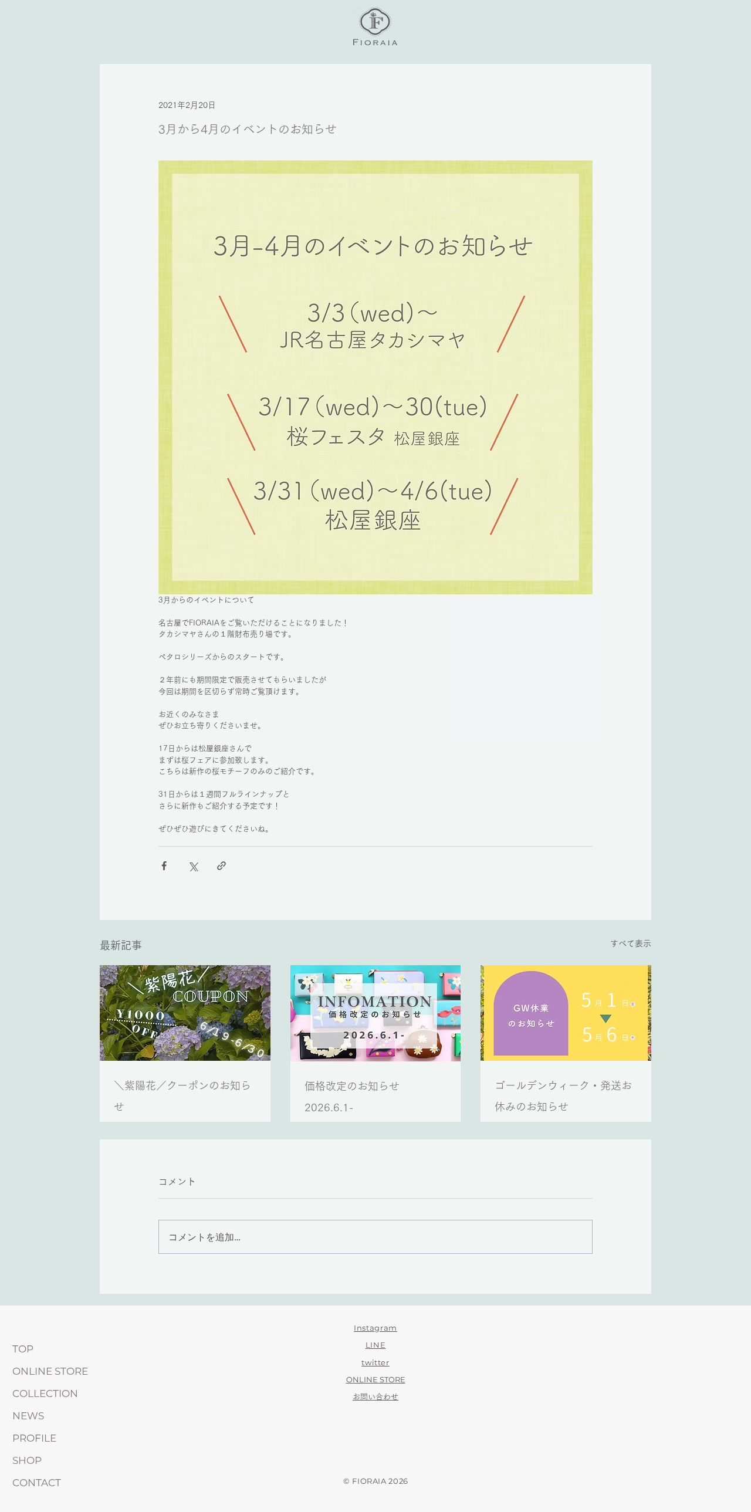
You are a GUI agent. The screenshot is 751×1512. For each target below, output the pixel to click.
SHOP (27, 1460)
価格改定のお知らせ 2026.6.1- (357, 1096)
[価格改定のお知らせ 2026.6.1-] (375, 1013)
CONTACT (36, 1483)
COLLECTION (45, 1393)
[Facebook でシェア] (164, 865)
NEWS (28, 1416)
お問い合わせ (375, 1397)
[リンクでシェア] (221, 865)
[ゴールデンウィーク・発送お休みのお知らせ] (566, 1013)
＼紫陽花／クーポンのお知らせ (182, 1096)
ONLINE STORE (50, 1371)
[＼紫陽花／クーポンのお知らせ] (185, 1013)
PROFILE (34, 1438)
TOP (22, 1349)
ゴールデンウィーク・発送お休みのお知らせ (563, 1096)
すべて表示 (630, 943)
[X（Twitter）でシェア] (192, 865)
